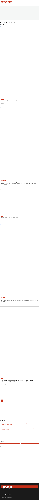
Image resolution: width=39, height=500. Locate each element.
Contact (2, 494)
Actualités (2, 297)
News (2, 378)
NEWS (6, 4)
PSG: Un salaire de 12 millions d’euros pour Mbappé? (11, 217)
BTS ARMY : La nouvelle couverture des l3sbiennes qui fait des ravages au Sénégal (16, 426)
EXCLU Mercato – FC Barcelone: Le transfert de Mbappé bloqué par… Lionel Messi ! (17, 380)
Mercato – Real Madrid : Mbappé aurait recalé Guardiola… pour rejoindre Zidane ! (17, 299)
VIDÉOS (13, 4)
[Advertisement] (19, 13)
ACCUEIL (2, 4)
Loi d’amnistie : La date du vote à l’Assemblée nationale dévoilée (13, 431)
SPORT (17, 4)
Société (2, 99)
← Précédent (4, 388)
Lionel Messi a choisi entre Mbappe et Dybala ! (10, 182)
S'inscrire (19, 443)
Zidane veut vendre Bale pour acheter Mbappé (10, 100)
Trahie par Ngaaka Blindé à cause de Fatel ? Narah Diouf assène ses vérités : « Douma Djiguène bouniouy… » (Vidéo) (19, 428)
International (3, 180)
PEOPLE (10, 4)
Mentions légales (8, 494)
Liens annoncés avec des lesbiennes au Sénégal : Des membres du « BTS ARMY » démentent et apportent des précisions (19, 433)
